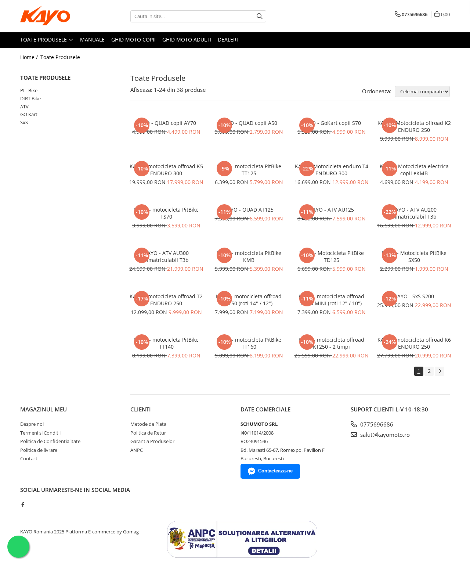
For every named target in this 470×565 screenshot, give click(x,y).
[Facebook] (22, 504)
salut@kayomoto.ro (384, 434)
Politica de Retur (148, 432)
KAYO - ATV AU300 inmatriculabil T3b (166, 256)
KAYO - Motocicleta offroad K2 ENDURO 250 (414, 126)
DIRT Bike (30, 98)
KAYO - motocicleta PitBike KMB (249, 256)
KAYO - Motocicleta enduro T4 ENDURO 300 (331, 170)
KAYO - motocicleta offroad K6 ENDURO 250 (414, 343)
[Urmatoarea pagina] (439, 371)
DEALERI (228, 39)
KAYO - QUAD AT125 (249, 209)
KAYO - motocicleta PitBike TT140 (166, 343)
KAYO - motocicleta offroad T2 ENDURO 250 (166, 300)
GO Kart (28, 114)
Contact (28, 458)
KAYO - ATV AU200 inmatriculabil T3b (414, 213)
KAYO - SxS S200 (414, 296)
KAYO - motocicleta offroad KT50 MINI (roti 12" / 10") (331, 300)
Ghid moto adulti (186, 39)
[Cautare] (259, 16)
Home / (29, 57)
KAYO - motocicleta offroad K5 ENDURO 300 (166, 170)
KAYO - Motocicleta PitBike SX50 (414, 256)
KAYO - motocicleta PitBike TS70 (166, 213)
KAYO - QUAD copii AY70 (166, 122)
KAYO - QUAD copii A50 (248, 122)
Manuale (92, 39)
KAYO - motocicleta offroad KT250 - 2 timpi (331, 343)
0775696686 (376, 424)
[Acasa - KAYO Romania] (57, 16)
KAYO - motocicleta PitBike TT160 (249, 343)
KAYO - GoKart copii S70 (331, 122)
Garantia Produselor (152, 441)
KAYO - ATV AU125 (331, 209)
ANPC (136, 450)
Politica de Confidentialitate (50, 441)
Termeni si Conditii (40, 432)
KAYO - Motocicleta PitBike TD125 (331, 256)
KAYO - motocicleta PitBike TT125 (249, 170)
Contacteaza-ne (275, 471)
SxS (24, 122)
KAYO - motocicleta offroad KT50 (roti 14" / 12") (249, 300)
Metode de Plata (148, 424)
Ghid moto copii (133, 39)
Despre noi (32, 424)
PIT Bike (28, 90)
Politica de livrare (38, 450)
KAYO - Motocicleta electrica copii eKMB (414, 170)
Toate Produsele (44, 39)
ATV (24, 106)
